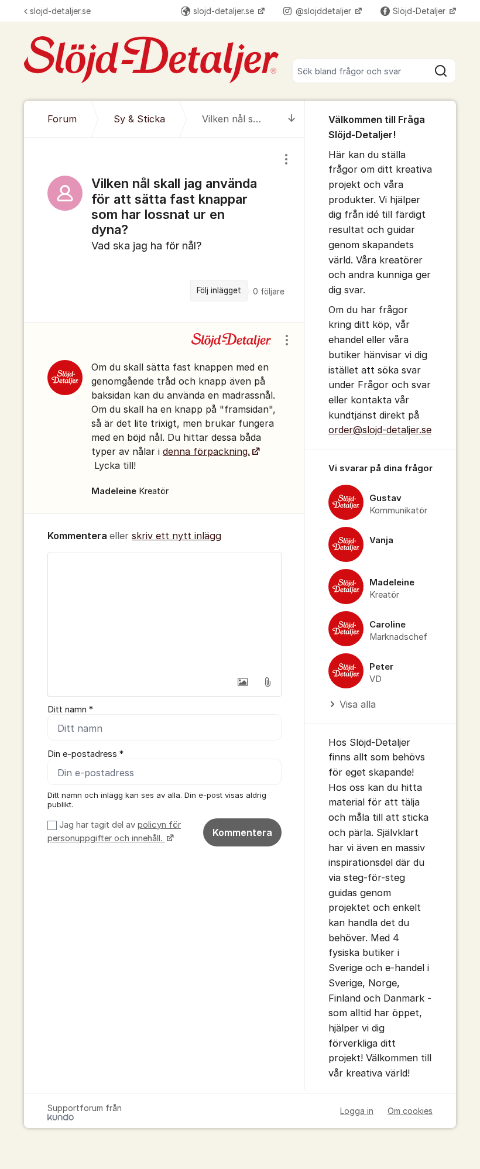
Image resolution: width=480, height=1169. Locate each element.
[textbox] (164, 611)
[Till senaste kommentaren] (291, 119)
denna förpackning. (206, 451)
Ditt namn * (70, 709)
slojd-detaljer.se (60, 11)
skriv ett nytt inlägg (176, 535)
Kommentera (242, 832)
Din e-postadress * (85, 754)
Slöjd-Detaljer (420, 11)
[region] (164, 230)
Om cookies (410, 1111)
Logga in (356, 1111)
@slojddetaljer (325, 11)
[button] (243, 682)
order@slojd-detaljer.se (379, 430)
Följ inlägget (219, 290)
